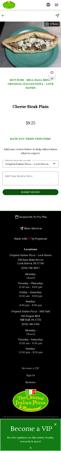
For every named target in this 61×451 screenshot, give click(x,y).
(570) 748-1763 (30, 324)
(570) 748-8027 (30, 267)
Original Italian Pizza (30, 400)
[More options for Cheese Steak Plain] (52, 73)
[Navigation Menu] (56, 5)
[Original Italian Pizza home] (17, 5)
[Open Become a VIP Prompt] (31, 448)
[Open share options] (57, 15)
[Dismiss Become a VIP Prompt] (55, 424)
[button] (4, 15)
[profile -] (48, 5)
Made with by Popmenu (24, 238)
